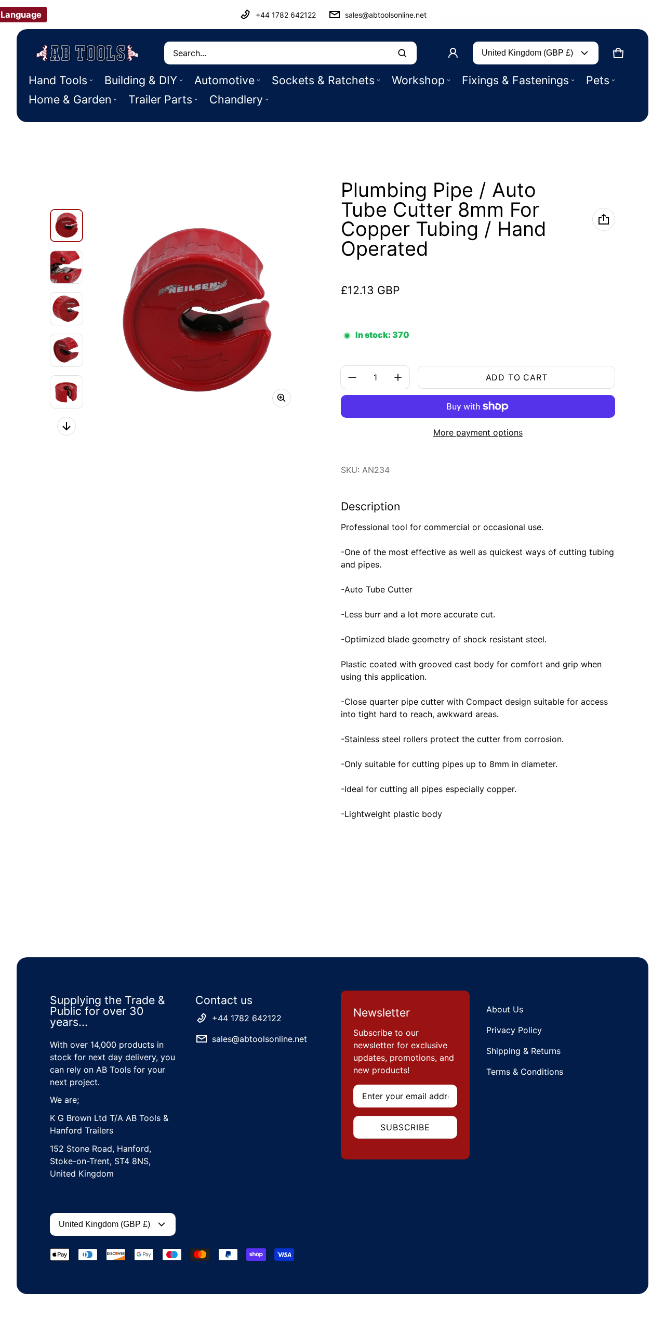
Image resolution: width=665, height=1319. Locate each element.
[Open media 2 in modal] (196, 313)
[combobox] (290, 53)
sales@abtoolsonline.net (386, 14)
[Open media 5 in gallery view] (66, 391)
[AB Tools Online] (87, 53)
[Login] (453, 53)
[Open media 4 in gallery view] (66, 350)
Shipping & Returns (523, 1051)
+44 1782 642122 (286, 14)
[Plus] (398, 377)
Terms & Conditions (524, 1071)
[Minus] (352, 377)
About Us (504, 1009)
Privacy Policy (514, 1030)
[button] (618, 53)
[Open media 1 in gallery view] (66, 225)
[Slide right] (66, 426)
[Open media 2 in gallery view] (66, 267)
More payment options (478, 432)
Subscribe (405, 1127)
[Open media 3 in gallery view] (66, 308)
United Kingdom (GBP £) (527, 52)
